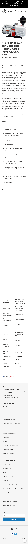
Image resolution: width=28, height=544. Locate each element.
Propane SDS (6, 472)
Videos (5, 441)
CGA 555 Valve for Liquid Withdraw (12, 429)
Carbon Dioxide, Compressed (10, 501)
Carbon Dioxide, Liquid (9, 505)
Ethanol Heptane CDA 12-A (10, 484)
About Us (5, 407)
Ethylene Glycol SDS (8, 497)
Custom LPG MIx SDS (9, 476)
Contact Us (6, 411)
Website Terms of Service (9, 433)
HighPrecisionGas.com (12, 538)
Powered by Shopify (21, 538)
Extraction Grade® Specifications (11, 445)
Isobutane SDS (7, 468)
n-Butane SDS (6, 464)
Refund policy (6, 437)
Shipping (4, 57)
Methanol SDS (6, 493)
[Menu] (25, 11)
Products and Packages (9, 419)
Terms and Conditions (8, 453)
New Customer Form (8, 415)
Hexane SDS (6, 480)
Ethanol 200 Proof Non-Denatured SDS (13, 488)
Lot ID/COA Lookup (8, 449)
